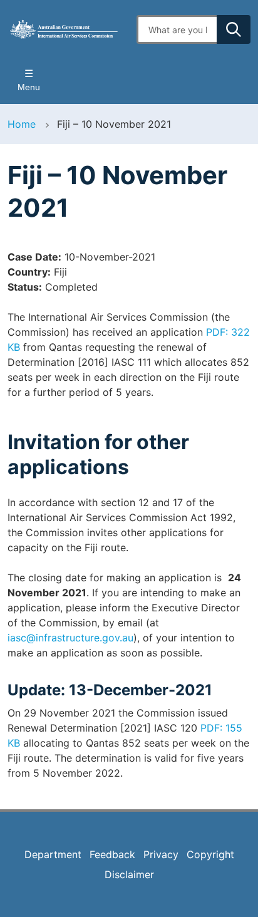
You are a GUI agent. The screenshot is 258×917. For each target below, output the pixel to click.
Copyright (210, 854)
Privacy (160, 854)
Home (22, 124)
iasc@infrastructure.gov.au (70, 637)
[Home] (64, 29)
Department (52, 854)
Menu (29, 87)
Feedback (112, 854)
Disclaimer (129, 874)
